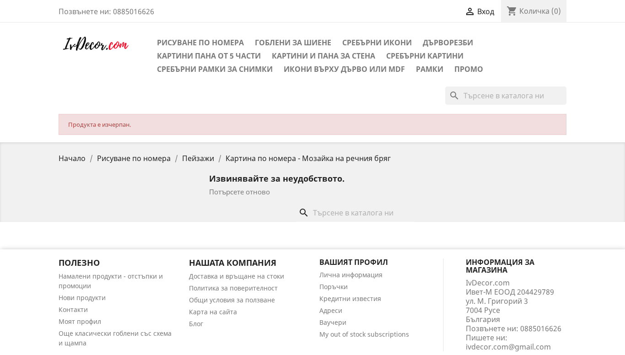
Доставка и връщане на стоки (236, 276)
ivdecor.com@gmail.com (508, 347)
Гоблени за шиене (293, 43)
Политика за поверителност (233, 288)
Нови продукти (82, 297)
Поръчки (333, 286)
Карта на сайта (213, 311)
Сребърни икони (377, 43)
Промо (468, 69)
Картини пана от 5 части (209, 56)
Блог (196, 323)
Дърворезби (448, 43)
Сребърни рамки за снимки (215, 69)
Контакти (73, 309)
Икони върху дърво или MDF (344, 69)
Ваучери (332, 322)
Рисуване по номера (200, 43)
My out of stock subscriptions (364, 334)
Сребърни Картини (424, 56)
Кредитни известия (350, 298)
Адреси (330, 310)
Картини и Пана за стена (323, 56)
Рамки (429, 69)
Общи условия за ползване (232, 300)
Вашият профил (353, 262)
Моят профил (80, 321)
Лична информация (351, 274)
